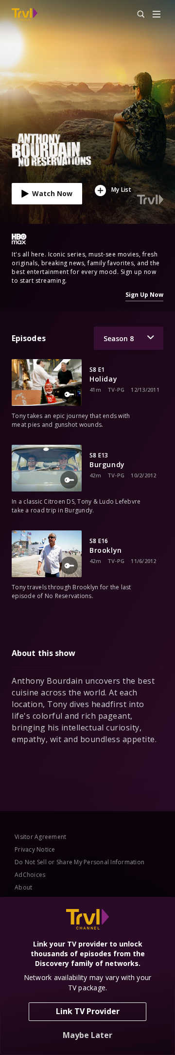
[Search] (136, 14)
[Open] (156, 15)
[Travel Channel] (24, 14)
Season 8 (119, 338)
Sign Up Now (144, 295)
